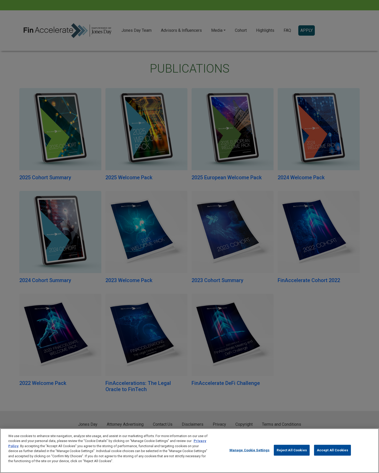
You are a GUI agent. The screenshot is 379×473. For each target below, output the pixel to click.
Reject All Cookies (292, 450)
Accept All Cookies (332, 450)
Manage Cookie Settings (249, 450)
